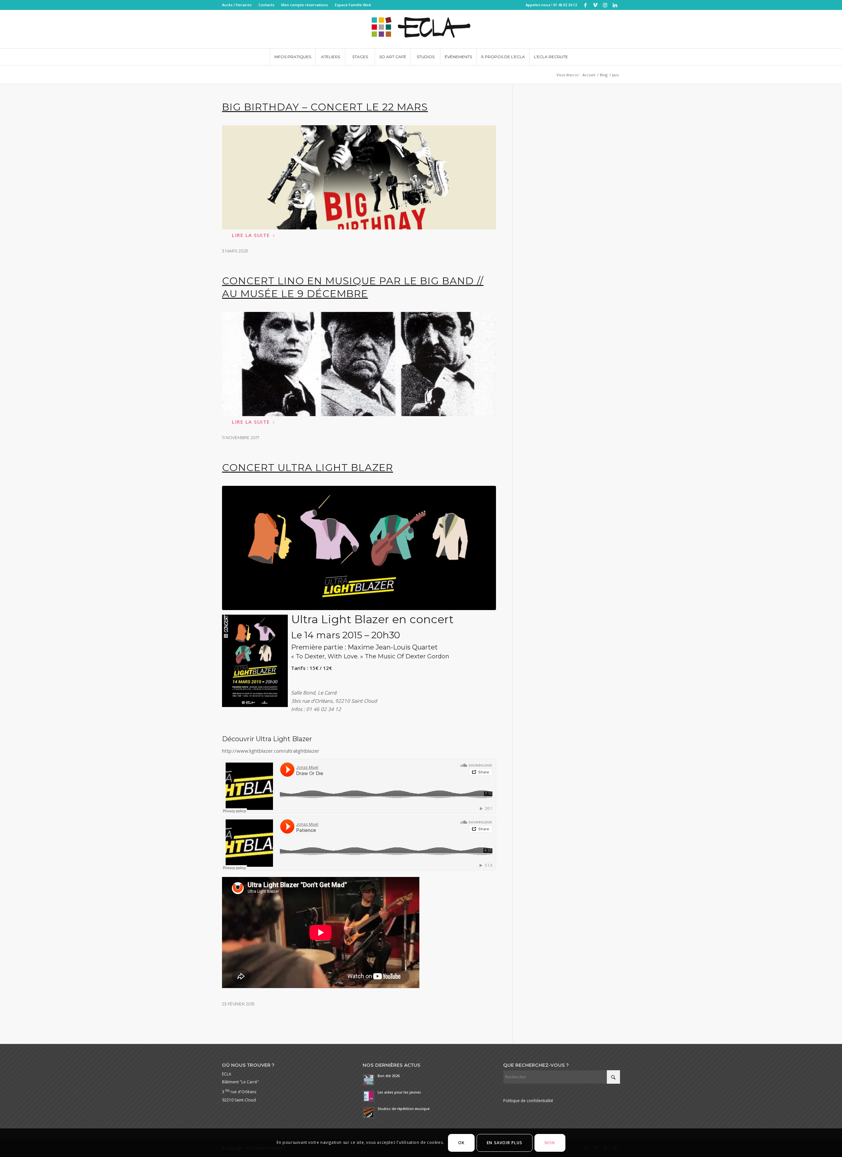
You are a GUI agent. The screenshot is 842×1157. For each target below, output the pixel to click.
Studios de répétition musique (404, 1108)
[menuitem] (238, 5)
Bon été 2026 (389, 1076)
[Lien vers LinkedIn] (615, 5)
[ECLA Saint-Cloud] (421, 29)
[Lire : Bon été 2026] (369, 1080)
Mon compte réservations (304, 4)
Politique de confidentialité (528, 1100)
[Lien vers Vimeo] (595, 5)
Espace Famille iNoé (353, 4)
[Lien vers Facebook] (585, 5)
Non (550, 1142)
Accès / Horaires (237, 4)
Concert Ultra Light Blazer (307, 467)
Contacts (266, 4)
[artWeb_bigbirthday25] (359, 177)
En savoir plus (504, 1142)
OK (461, 1142)
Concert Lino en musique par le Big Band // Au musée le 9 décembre (352, 287)
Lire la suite (251, 235)
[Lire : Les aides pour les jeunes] (369, 1096)
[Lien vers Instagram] (605, 5)
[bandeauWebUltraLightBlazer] (359, 548)
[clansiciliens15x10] (359, 364)
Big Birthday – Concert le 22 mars (325, 107)
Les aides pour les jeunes (399, 1092)
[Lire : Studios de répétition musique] (369, 1113)
